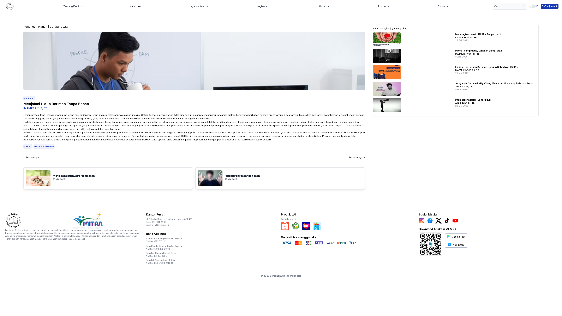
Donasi (441, 6)
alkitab (27, 146)
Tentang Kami (71, 6)
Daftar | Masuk (549, 6)
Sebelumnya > (357, 157)
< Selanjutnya (31, 157)
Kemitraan (135, 6)
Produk (382, 6)
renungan (29, 98)
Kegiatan (262, 6)
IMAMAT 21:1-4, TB (35, 108)
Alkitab (322, 6)
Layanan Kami (197, 6)
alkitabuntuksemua (44, 146)
